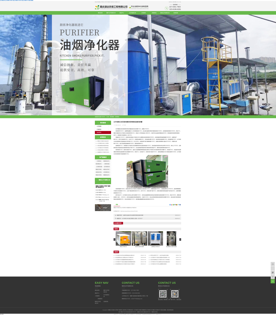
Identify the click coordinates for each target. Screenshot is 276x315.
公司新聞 (99, 126)
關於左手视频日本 (111, 12)
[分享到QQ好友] (175, 204)
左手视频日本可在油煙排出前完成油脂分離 (160, 261)
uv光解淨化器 (99, 166)
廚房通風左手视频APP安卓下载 (99, 163)
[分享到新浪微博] (171, 204)
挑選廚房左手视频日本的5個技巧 (103, 152)
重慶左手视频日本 (99, 169)
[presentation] (114, 239)
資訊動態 (112, 116)
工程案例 (143, 12)
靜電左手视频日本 (99, 174)
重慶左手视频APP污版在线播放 (159, 309)
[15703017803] (273, 268)
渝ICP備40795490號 (123, 311)
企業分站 (170, 2)
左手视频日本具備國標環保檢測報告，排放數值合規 (127, 259)
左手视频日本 (132, 12)
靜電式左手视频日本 (106, 169)
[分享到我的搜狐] (176, 204)
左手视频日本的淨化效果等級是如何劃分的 (124, 255)
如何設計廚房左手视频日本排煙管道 (103, 150)
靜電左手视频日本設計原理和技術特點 (103, 141)
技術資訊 (117, 116)
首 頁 (108, 116)
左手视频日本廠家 (106, 172)
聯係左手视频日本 (165, 12)
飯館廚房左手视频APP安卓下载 (106, 161)
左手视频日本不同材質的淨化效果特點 (103, 147)
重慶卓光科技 (140, 311)
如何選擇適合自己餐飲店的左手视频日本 (124, 257)
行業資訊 (99, 129)
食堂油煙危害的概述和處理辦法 (103, 145)
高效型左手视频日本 (99, 172)
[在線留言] (273, 277)
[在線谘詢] (273, 264)
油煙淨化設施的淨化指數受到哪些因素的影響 (133, 215)
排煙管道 (99, 161)
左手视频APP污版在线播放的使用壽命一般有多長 (161, 257)
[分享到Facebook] (180, 204)
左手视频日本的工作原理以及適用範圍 (103, 143)
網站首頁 (100, 12)
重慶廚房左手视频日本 (106, 174)
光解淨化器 (106, 163)
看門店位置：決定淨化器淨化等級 (159, 255)
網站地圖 (174, 2)
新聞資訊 (154, 12)
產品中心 (122, 12)
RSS (178, 2)
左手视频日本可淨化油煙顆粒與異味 (158, 264)
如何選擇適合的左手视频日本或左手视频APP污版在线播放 (128, 264)
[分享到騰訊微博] (178, 204)
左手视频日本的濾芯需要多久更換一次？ (132, 218)
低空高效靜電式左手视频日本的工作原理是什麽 (161, 259)
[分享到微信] (173, 204)
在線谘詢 (175, 12)
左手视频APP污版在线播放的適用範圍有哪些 (125, 261)
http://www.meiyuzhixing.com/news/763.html (129, 211)
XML (180, 2)
